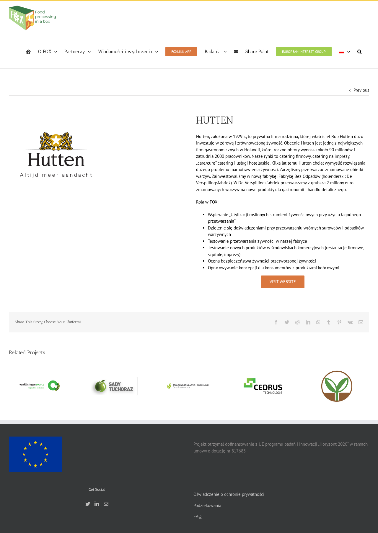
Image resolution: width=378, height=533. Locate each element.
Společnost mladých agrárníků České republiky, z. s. (188, 375)
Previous (361, 90)
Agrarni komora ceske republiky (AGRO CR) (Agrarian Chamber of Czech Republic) (337, 369)
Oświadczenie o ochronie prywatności (228, 494)
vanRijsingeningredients (39, 381)
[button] (359, 51)
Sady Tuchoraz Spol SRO (114, 378)
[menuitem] (344, 51)
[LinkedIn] (96, 503)
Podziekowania (207, 505)
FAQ (197, 516)
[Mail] (106, 503)
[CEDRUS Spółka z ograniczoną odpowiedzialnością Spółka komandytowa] (262, 385)
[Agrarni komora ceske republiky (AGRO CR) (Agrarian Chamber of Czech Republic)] (337, 385)
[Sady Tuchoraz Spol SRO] (114, 385)
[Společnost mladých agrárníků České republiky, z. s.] (188, 385)
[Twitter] (87, 503)
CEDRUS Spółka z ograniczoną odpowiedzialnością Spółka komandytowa (263, 369)
